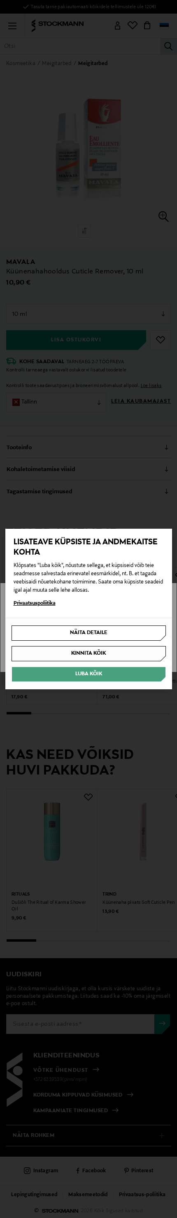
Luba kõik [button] (88, 674)
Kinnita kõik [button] (88, 653)
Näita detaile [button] (88, 633)
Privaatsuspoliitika (35, 604)
